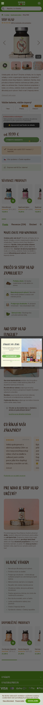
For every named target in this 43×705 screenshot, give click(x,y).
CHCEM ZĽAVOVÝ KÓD (11, 356)
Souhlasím (33, 701)
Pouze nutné (19, 701)
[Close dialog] (41, 340)
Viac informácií (8, 701)
